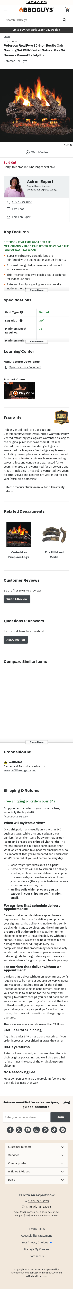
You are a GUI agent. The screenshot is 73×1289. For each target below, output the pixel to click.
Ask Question (15, 639)
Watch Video (39, 152)
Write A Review (16, 599)
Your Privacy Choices (35, 1242)
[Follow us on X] (19, 1130)
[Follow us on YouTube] (27, 1130)
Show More (36, 290)
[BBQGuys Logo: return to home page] (36, 10)
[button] (36, 1147)
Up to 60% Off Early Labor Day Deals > (36, 29)
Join (60, 1117)
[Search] (64, 20)
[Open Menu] (5, 9)
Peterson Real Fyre (15, 61)
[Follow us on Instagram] (36, 1130)
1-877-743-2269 (36, 2)
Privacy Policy (36, 1229)
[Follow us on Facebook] (10, 1130)
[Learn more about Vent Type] (21, 312)
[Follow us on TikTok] (54, 1130)
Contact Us (37, 1256)
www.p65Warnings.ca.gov (20, 770)
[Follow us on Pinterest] (45, 1130)
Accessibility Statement (36, 1235)
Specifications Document (25, 367)
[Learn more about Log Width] (21, 320)
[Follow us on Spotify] (62, 1130)
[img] (36, 105)
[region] (36, 108)
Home (7, 36)
